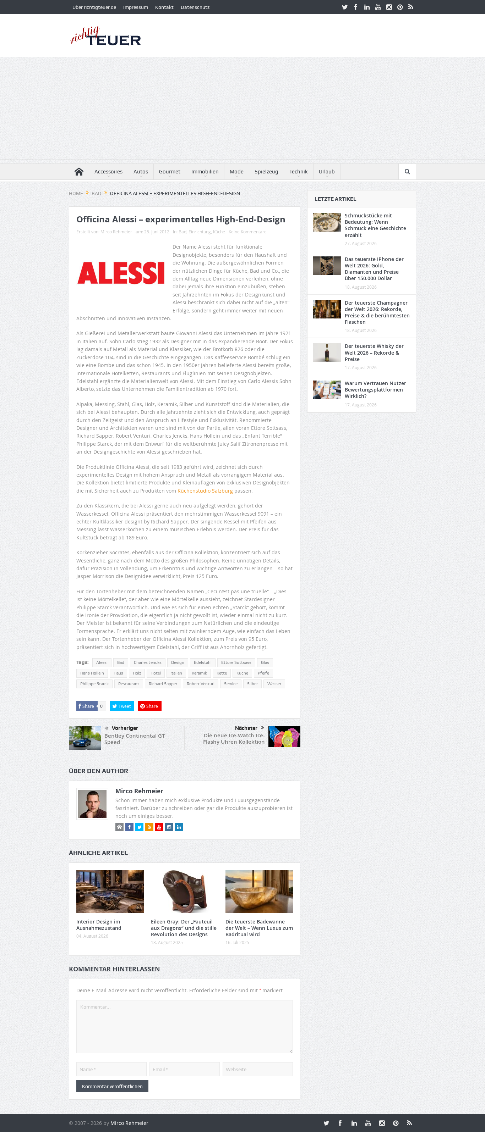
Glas (265, 662)
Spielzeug (266, 171)
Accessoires (108, 171)
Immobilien (205, 171)
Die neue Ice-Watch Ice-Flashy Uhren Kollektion (234, 738)
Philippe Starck (94, 683)
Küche (219, 231)
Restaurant (128, 683)
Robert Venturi (200, 683)
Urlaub (327, 171)
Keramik (199, 673)
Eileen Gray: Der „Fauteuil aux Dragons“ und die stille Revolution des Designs (184, 928)
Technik (298, 171)
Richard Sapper (163, 683)
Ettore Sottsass (236, 662)
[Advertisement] (242, 110)
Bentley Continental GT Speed (134, 739)
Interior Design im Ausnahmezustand (98, 924)
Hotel (156, 673)
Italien (176, 673)
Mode (237, 171)
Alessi (102, 662)
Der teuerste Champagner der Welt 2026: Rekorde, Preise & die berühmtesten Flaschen (377, 312)
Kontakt (164, 7)
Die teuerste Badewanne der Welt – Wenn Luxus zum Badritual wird (259, 928)
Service (231, 683)
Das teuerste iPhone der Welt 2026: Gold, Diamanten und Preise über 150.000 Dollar (374, 269)
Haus (118, 673)
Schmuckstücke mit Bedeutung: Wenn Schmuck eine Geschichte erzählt (375, 225)
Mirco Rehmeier (116, 231)
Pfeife (263, 673)
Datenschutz (195, 7)
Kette (222, 673)
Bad (182, 231)
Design (177, 662)
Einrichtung (200, 231)
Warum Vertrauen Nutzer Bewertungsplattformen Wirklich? (375, 389)
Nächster (246, 728)
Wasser (274, 683)
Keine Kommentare (248, 231)
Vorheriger (125, 728)
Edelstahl (203, 662)
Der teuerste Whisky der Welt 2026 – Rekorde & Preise (374, 352)
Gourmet (169, 171)
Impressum (135, 7)
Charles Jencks (148, 662)
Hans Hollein (92, 673)
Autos (140, 171)
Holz (137, 673)
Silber (252, 683)
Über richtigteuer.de (94, 7)
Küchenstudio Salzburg (205, 490)
